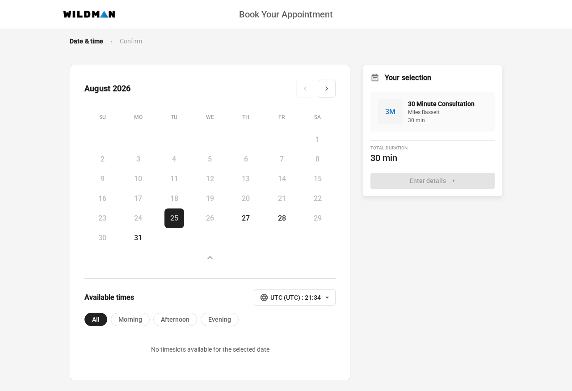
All (96, 319)
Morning (130, 319)
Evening (219, 319)
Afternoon (175, 319)
